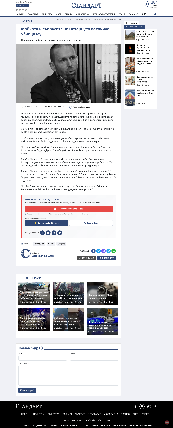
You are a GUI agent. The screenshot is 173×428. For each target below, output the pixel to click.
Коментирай (87, 258)
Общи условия (39, 426)
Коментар (23, 364)
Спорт (145, 414)
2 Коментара (108, 258)
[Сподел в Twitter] (98, 251)
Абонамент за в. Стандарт (140, 426)
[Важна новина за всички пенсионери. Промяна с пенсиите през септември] (130, 80)
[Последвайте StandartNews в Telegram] (26, 10)
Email (72, 354)
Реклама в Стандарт (89, 426)
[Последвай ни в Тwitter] (148, 406)
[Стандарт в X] (59, 232)
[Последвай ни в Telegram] (154, 406)
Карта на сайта (119, 426)
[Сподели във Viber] (103, 251)
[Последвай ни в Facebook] (135, 406)
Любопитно (111, 414)
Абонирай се (22, 6)
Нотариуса (39, 243)
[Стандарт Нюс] (29, 408)
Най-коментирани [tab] (134, 26)
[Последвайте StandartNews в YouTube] (23, 10)
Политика (39, 414)
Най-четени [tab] (131, 23)
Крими (64, 19)
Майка (51, 243)
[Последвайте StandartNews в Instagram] (20, 10)
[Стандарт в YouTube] (48, 232)
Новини (56, 19)
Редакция (53, 426)
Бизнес (125, 414)
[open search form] (154, 14)
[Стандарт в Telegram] (54, 232)
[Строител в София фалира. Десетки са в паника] (130, 35)
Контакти (105, 426)
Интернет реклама (69, 426)
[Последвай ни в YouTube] (142, 406)
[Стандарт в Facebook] (42, 232)
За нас (27, 426)
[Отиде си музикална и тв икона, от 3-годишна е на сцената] (130, 49)
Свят (135, 414)
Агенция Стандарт (82, 107)
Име (20, 354)
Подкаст (67, 414)
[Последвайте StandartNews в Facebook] (17, 10)
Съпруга (61, 243)
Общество (53, 414)
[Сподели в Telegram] (108, 251)
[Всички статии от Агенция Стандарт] (26, 253)
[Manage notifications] (167, 422)
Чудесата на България (88, 414)
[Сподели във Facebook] (93, 251)
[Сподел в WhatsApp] (113, 251)
